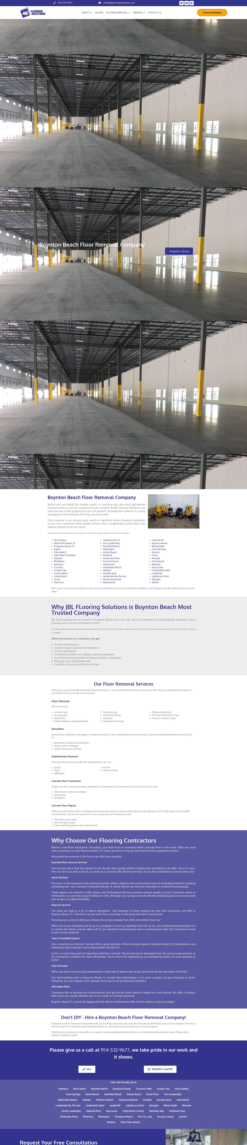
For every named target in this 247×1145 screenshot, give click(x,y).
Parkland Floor (177, 1111)
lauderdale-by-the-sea (114, 576)
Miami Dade (158, 546)
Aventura (58, 564)
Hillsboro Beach (104, 1099)
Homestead (158, 561)
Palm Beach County (133, 1111)
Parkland (107, 555)
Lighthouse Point (160, 576)
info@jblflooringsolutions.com (119, 2)
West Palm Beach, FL (65, 543)
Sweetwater (109, 582)
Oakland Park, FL (111, 540)
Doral (57, 579)
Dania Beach (60, 576)
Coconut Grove (111, 561)
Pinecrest (59, 582)
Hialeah (107, 570)
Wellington (108, 549)
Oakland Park (93, 1111)
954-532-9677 (65, 2)
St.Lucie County (165, 1116)
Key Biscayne (109, 573)
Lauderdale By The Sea (68, 1105)
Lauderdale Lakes (161, 570)
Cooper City (60, 570)
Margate (156, 579)
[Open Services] (144, 12)
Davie (155, 555)
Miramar (156, 564)
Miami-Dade (170, 1105)
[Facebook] (181, 3)
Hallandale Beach (112, 567)
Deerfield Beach (111, 546)
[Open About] (91, 12)
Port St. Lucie (145, 1116)
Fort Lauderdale (111, 543)
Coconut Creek (144, 1088)
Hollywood (108, 564)
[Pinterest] (191, 3)
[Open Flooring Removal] (129, 12)
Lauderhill (157, 573)
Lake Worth (158, 540)
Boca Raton (60, 540)
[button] (179, 251)
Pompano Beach (124, 1116)
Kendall (156, 558)
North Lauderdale (112, 579)
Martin (155, 582)
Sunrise (156, 552)
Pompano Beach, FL (64, 546)
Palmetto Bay (156, 1111)
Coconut (58, 567)
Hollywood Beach (128, 1099)
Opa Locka (157, 567)
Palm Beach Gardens (65, 555)
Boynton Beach (159, 543)
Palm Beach (60, 552)
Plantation (59, 561)
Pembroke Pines (111, 558)
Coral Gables (61, 573)
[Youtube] (186, 3)
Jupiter (57, 549)
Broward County (122, 1088)
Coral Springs (159, 549)
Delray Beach (110, 552)
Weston (58, 558)
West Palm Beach (130, 1122)
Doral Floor (152, 1094)
